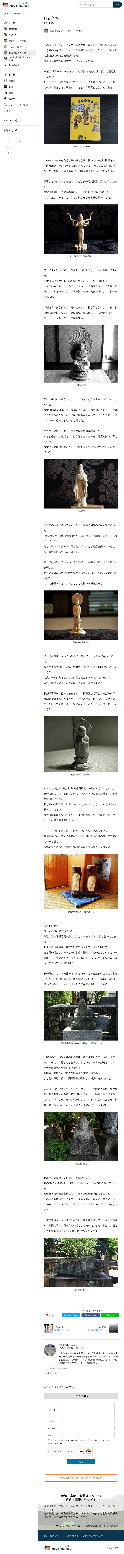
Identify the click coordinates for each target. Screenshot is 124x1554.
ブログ (7, 22)
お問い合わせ (72, 1535)
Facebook (92, 1315)
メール (51, 1428)
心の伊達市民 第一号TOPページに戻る (81, 1478)
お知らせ (8, 130)
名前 (50, 1421)
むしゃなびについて (53, 1535)
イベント (8, 120)
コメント (51, 1409)
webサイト (50, 1373)
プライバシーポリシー (93, 1535)
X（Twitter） (72, 1315)
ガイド (7, 74)
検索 (118, 4)
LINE (111, 1315)
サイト (50, 1435)
